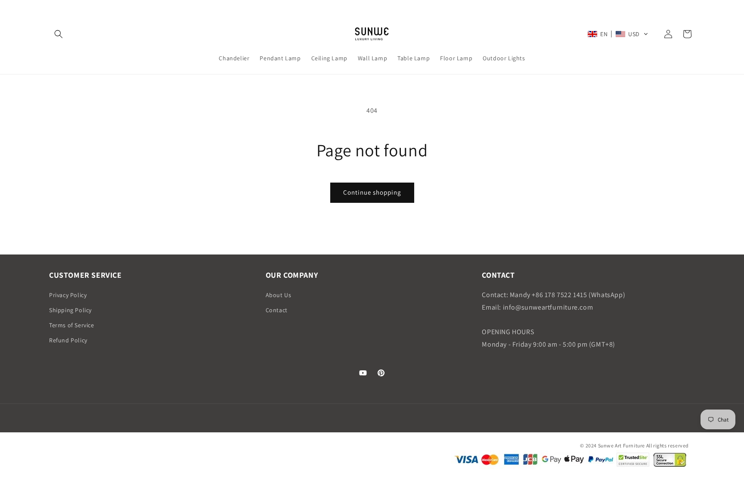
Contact (277, 310)
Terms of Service (71, 325)
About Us (278, 295)
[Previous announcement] (52, 8)
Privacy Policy (68, 295)
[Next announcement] (691, 8)
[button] (58, 34)
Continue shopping (372, 192)
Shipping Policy (70, 310)
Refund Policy (68, 340)
